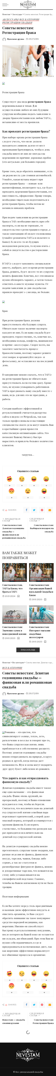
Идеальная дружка (15, 39)
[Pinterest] (42, 510)
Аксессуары (10, 19)
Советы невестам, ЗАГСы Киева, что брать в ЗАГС (12, 588)
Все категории (29, 19)
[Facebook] (26, 510)
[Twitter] (34, 510)
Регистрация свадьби (17, 23)
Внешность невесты (17, 618)
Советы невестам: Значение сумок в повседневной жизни (14, 630)
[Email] (50, 510)
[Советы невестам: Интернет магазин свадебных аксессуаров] (41, 614)
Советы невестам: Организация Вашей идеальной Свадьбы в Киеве (41, 590)
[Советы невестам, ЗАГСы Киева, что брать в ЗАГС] (14, 572)
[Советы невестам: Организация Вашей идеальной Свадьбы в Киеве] (41, 572)
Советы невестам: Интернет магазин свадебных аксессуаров (39, 632)
